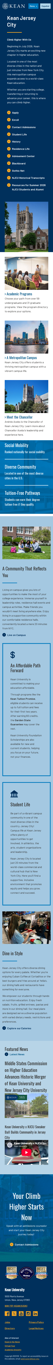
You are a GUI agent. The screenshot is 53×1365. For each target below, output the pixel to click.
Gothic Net (18, 170)
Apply (15, 112)
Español (45, 6)
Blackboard (18, 163)
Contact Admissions (24, 127)
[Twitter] (14, 1313)
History (16, 141)
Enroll (15, 119)
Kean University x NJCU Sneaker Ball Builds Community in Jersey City (25, 1132)
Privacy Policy (36, 1322)
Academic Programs (19, 293)
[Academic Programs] (26, 273)
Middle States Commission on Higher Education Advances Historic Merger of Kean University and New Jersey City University (26, 1076)
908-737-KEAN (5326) (16, 1305)
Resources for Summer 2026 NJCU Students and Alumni (29, 187)
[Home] (13, 6)
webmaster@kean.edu (30, 1359)
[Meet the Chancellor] (26, 396)
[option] (45, 6)
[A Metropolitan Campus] (26, 337)
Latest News (17, 1054)
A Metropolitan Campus (22, 357)
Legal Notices (36, 1328)
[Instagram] (28, 1313)
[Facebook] (7, 1313)
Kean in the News (12, 1342)
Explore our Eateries (19, 1028)
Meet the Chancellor (20, 417)
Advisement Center (23, 156)
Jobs (7, 1322)
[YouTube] (21, 1313)
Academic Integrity (13, 1350)
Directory (10, 1328)
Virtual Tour (10, 1346)
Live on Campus (16, 635)
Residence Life (21, 148)
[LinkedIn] (35, 1313)
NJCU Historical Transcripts (28, 177)
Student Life (19, 134)
